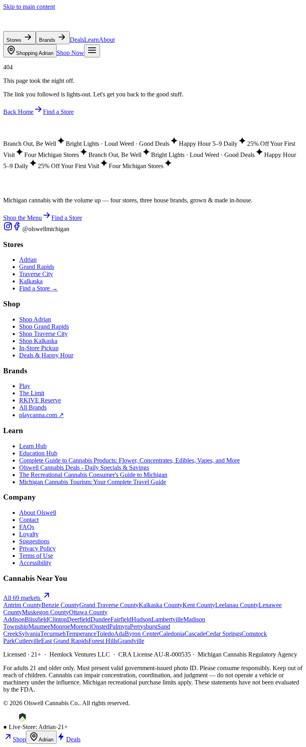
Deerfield (78, 619)
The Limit (31, 393)
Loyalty (29, 534)
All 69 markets (22, 597)
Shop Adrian (35, 319)
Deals (77, 39)
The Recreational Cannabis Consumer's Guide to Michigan (93, 474)
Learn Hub (33, 446)
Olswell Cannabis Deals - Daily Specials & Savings (84, 467)
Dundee (100, 619)
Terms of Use (36, 555)
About (107, 39)
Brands (48, 40)
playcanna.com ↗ (41, 415)
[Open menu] (92, 50)
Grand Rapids (36, 266)
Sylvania (29, 633)
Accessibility (35, 562)
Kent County (198, 605)
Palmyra (119, 626)
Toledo (105, 633)
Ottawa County (88, 612)
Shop (19, 739)
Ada (119, 633)
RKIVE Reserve (40, 400)
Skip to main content (29, 6)
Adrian (34, 53)
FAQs (26, 526)
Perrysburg (143, 626)
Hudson (141, 619)
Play (24, 385)
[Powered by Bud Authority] (26, 719)
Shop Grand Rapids (44, 326)
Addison (14, 619)
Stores (14, 40)
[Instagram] (8, 228)
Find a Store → (38, 288)
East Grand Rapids (64, 640)
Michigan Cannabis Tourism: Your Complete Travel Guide (92, 481)
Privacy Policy (37, 548)
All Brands (33, 407)
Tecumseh (53, 633)
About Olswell (37, 512)
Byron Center (142, 633)
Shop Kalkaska (38, 340)
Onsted (100, 626)
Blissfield (36, 619)
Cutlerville (28, 640)
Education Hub (38, 453)
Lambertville (167, 619)
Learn (91, 39)
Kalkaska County (160, 605)
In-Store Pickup (39, 348)
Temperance (81, 633)
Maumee (39, 626)
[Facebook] (17, 228)
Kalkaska (31, 281)
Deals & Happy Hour (46, 355)
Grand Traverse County (109, 605)
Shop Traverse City (43, 333)
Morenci (80, 626)
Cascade (195, 633)
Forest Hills (103, 640)
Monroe (60, 626)
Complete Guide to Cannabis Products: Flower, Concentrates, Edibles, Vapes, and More (129, 460)
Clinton (57, 619)
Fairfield (120, 619)
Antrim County (22, 605)
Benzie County (60, 605)
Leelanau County (237, 605)
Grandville (131, 640)
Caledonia (171, 633)
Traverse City (36, 274)
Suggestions (34, 541)
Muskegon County (45, 612)
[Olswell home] (39, 27)
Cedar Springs (223, 633)
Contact (29, 519)
